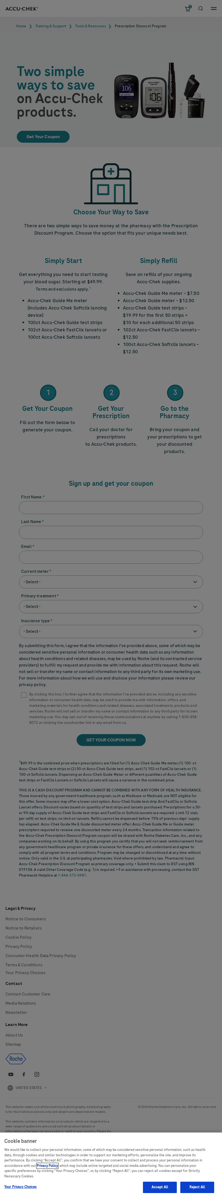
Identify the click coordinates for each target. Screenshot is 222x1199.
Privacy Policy (47, 1165)
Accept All (160, 1187)
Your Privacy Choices (20, 1186)
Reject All (197, 1187)
